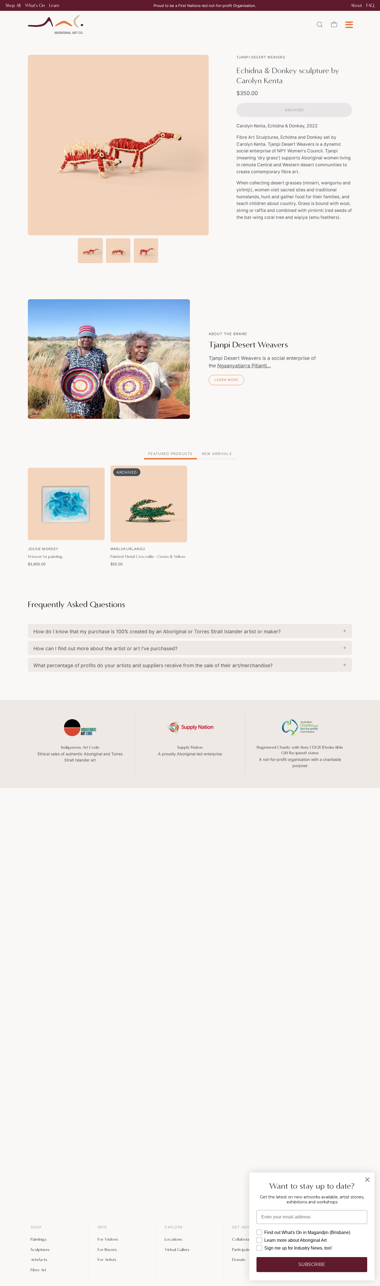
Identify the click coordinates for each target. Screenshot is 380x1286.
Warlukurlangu (127, 549)
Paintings (38, 1239)
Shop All (13, 5)
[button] (319, 24)
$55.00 (116, 564)
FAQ (370, 5)
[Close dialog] (367, 1179)
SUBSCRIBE (311, 1264)
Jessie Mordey (43, 549)
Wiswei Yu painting (45, 556)
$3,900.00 (37, 564)
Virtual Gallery (177, 1249)
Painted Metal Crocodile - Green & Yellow (148, 556)
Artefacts (39, 1259)
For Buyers (107, 1249)
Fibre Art (38, 1269)
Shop (36, 1227)
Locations (173, 1239)
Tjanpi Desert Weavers (260, 57)
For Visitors (108, 1239)
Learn (54, 5)
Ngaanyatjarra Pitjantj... (244, 366)
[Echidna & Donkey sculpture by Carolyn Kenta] (90, 250)
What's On (35, 5)
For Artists (107, 1259)
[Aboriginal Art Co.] (55, 24)
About (356, 5)
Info (102, 1227)
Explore (174, 1227)
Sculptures (40, 1249)
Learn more (226, 380)
